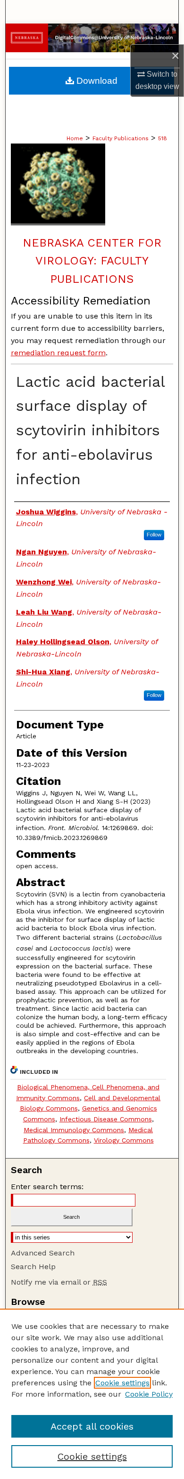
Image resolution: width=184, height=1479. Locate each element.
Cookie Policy (149, 1394)
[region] (92, 1394)
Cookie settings (122, 1382)
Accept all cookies (92, 1426)
